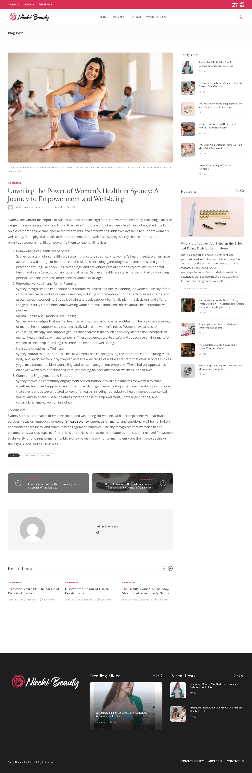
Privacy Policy (192, 761)
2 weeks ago (201, 288)
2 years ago (86, 599)
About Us (29, 4)
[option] (33, 588)
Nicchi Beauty (15, 762)
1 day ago (100, 722)
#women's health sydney (39, 455)
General (135, 16)
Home (104, 16)
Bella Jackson (187, 288)
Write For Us (45, 4)
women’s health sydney (72, 421)
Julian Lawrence (23, 207)
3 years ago (37, 207)
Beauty (118, 16)
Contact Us (14, 4)
